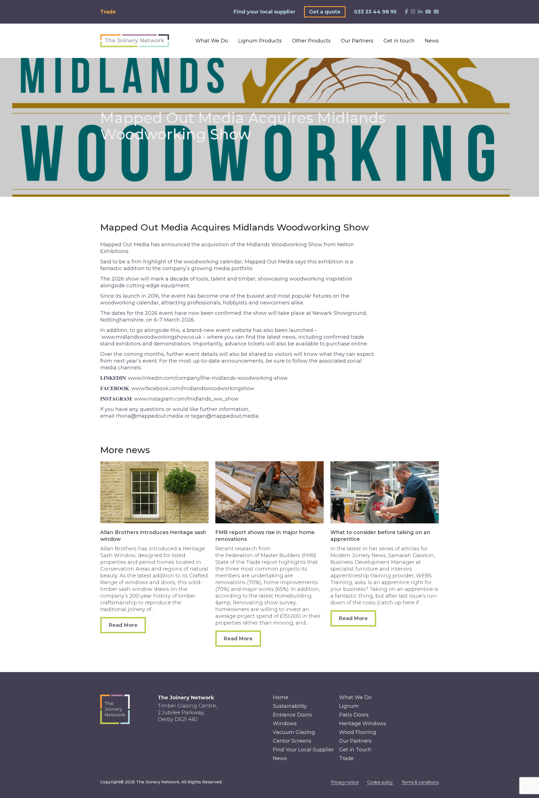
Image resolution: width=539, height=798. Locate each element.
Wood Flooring (357, 732)
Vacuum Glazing (294, 732)
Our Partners (357, 41)
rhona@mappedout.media (149, 416)
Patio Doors (354, 715)
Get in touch (399, 41)
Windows (285, 723)
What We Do (211, 41)
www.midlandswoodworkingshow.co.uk (152, 337)
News (432, 41)
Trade (108, 12)
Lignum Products (260, 41)
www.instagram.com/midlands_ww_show (186, 399)
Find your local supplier (265, 12)
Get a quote (325, 12)
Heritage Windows (362, 723)
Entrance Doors (292, 715)
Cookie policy (380, 782)
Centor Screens (292, 741)
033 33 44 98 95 (375, 12)
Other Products (311, 41)
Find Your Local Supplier (303, 750)
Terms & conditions (420, 782)
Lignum (349, 706)
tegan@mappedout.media (225, 416)
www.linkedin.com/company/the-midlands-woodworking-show (208, 378)
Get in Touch (355, 750)
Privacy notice (345, 782)
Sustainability (290, 706)
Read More (123, 625)
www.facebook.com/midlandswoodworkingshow (192, 388)
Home (280, 697)
